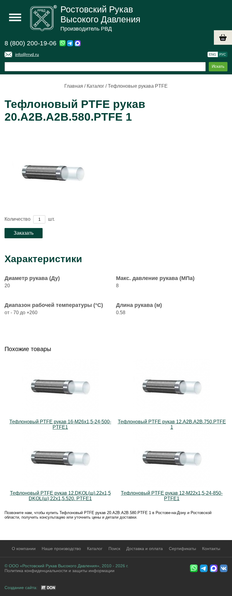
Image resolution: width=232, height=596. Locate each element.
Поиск (114, 548)
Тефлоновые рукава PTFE (138, 86)
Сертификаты (182, 548)
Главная (73, 86)
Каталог (95, 86)
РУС (222, 54)
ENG (212, 54)
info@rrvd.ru (27, 54)
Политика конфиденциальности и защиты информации (59, 570)
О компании (24, 548)
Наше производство (61, 548)
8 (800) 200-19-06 (30, 43)
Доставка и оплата (144, 548)
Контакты (211, 548)
